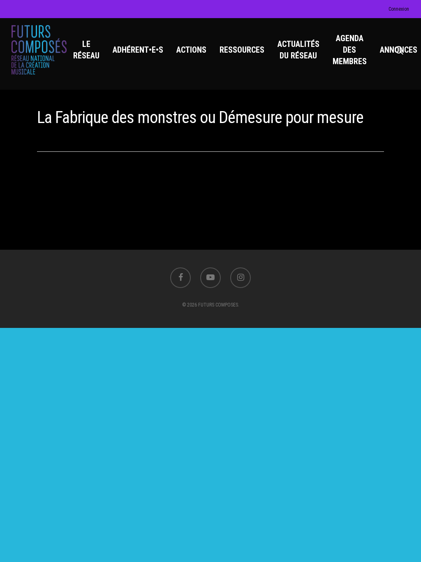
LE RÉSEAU (86, 49)
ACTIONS (191, 50)
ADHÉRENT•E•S (138, 50)
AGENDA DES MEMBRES (350, 49)
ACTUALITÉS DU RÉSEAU (298, 49)
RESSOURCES (242, 50)
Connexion (399, 9)
